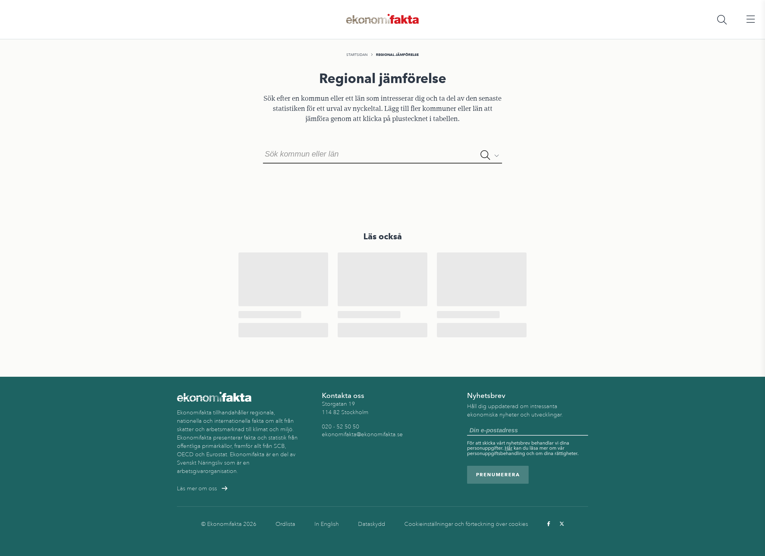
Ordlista (285, 524)
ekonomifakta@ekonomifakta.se (362, 434)
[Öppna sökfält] (722, 19)
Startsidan (357, 55)
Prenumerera (498, 474)
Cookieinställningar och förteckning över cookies (466, 524)
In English (326, 524)
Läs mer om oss (197, 488)
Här (508, 448)
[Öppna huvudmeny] (750, 19)
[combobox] (382, 153)
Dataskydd (371, 524)
